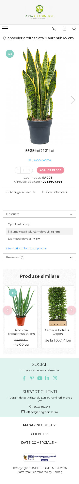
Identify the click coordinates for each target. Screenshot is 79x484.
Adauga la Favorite (22, 192)
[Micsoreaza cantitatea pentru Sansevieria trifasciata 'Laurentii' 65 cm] (18, 170)
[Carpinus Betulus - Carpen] (58, 306)
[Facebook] (24, 378)
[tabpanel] (39, 95)
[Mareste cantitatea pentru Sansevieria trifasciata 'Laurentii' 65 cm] (30, 170)
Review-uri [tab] (15, 257)
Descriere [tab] (12, 214)
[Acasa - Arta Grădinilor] (39, 12)
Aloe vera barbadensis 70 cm (21, 332)
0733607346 (41, 406)
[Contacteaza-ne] (54, 29)
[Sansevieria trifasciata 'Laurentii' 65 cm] (39, 95)
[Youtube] (39, 378)
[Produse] (5, 30)
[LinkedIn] (47, 378)
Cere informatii (56, 192)
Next (72, 100)
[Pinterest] (31, 378)
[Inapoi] (3, 38)
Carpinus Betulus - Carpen (58, 332)
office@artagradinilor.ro (42, 412)
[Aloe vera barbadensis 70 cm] (21, 306)
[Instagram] (55, 378)
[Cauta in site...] (74, 29)
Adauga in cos (50, 170)
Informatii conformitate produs (26, 248)
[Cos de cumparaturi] (64, 29)
